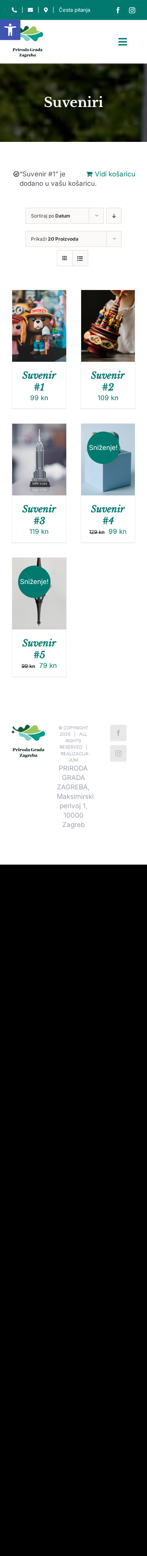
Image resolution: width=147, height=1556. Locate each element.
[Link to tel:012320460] (14, 10)
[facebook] (118, 10)
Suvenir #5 (39, 648)
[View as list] (80, 258)
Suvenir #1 (39, 381)
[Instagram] (118, 753)
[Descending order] (114, 216)
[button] (10, 30)
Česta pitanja (74, 10)
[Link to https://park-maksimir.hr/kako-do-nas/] (46, 10)
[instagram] (132, 10)
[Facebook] (118, 733)
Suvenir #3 (39, 514)
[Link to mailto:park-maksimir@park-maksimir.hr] (30, 10)
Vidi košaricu (115, 174)
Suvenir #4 (108, 514)
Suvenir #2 (108, 381)
